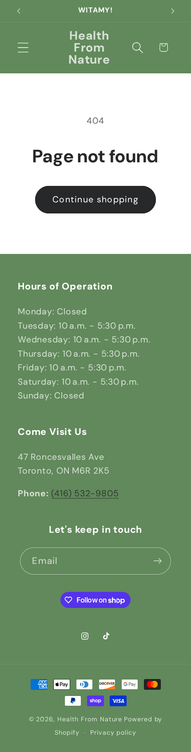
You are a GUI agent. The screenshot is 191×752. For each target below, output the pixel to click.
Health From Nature (89, 719)
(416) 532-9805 (85, 493)
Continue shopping (95, 199)
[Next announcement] (173, 11)
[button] (23, 47)
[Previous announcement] (18, 11)
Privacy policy (113, 732)
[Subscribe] (158, 561)
